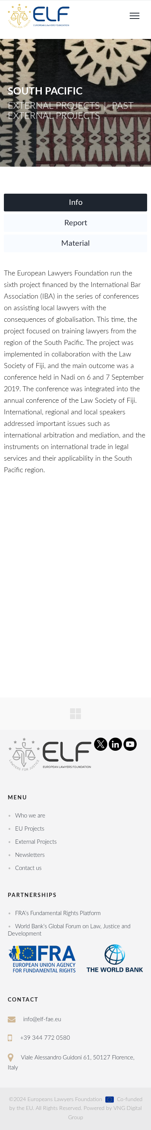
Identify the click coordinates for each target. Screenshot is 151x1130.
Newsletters (30, 855)
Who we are (30, 816)
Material (75, 243)
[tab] (75, 202)
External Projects (36, 842)
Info (75, 202)
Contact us (28, 868)
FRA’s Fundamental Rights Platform (58, 913)
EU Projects (29, 829)
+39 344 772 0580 (45, 1038)
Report (75, 223)
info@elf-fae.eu (42, 1019)
